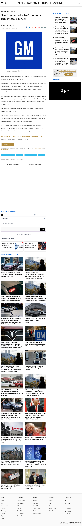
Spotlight (19, 508)
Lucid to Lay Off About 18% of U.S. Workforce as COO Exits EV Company (35, 320)
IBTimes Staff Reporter (9, 26)
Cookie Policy (36, 510)
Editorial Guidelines (35, 164)
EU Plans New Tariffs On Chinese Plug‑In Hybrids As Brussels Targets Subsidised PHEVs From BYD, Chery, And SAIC (61, 61)
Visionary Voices (21, 500)
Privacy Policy (4, 149)
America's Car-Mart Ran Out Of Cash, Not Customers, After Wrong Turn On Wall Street (11, 274)
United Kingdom (52, 508)
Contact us (35, 503)
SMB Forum (20, 505)
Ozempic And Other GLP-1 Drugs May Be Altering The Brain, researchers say (11, 486)
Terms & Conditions (37, 505)
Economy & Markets (6, 505)
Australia (51, 500)
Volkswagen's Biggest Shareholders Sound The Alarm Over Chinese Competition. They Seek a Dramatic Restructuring (62, 30)
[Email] (41, 27)
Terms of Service (39, 148)
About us (35, 500)
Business (3, 508)
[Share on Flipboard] (35, 27)
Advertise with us (37, 513)
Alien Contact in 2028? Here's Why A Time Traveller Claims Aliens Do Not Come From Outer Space (11, 463)
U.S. (2, 503)
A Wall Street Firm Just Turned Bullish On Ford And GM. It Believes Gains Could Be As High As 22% (35, 344)
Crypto (2, 516)
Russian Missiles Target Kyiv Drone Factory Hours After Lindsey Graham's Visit (35, 486)
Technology (3, 510)
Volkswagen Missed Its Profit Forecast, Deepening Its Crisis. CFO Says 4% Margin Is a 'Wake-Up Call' (35, 298)
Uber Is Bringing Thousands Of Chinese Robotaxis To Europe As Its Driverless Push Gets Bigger (11, 298)
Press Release (20, 510)
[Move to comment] (44, 27)
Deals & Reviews (21, 516)
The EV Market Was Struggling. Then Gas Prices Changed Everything (34, 367)
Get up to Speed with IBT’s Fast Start (67, 70)
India (50, 503)
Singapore (51, 505)
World (2, 500)
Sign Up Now (68, 74)
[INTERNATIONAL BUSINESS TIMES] (41, 3)
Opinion (3, 518)
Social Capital (20, 503)
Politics (3, 513)
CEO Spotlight (20, 513)
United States (52, 510)
